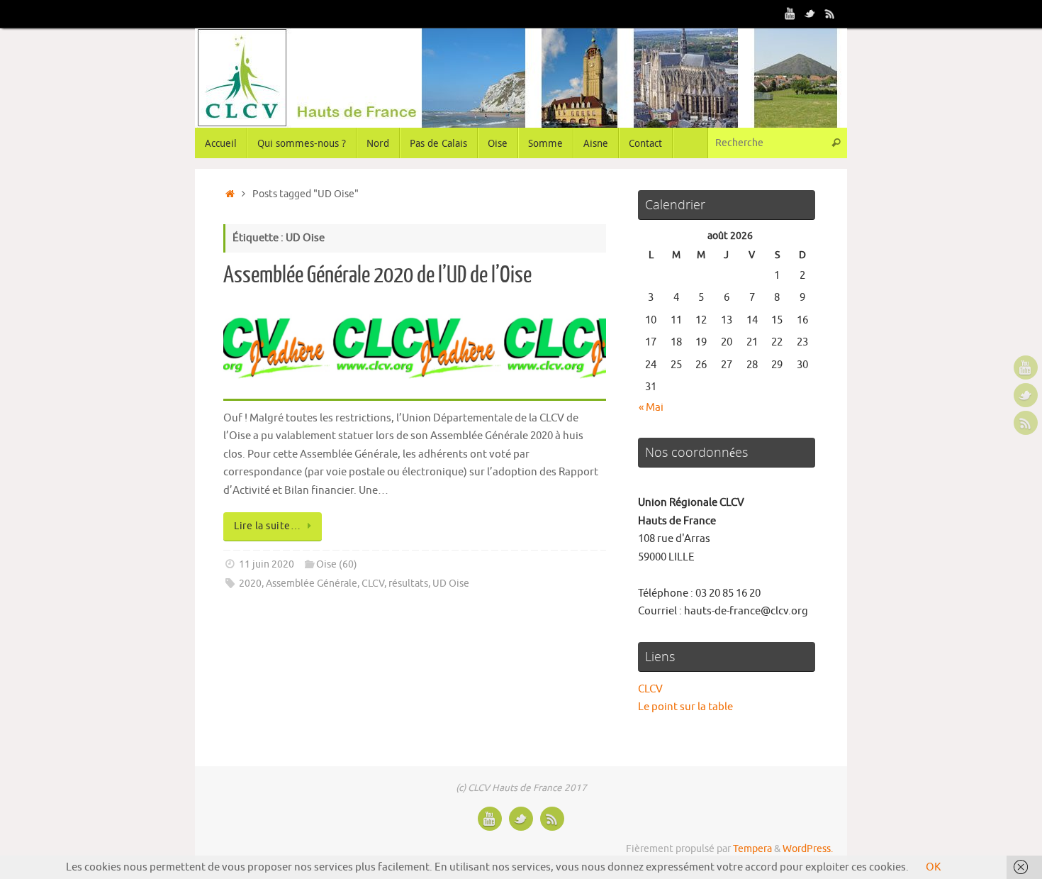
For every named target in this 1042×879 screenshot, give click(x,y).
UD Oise (450, 583)
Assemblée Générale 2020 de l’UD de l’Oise (377, 275)
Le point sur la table (685, 707)
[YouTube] (790, 13)
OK (933, 867)
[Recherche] (835, 143)
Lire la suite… (267, 526)
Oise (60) (336, 564)
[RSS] (830, 13)
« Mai (651, 407)
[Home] (230, 194)
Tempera (752, 849)
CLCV (373, 583)
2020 (250, 583)
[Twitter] (810, 13)
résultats (408, 583)
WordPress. (808, 849)
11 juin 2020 (266, 564)
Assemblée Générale (311, 583)
